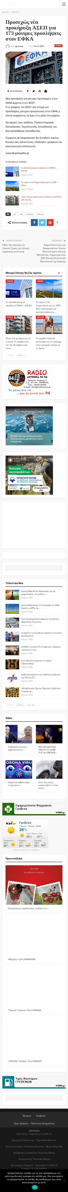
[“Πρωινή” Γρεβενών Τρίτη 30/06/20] (34, 987)
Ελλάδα (58, 46)
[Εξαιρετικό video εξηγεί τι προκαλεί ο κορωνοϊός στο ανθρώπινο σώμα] (19, 769)
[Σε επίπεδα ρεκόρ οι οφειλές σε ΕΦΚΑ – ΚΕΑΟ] (12, 172)
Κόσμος (27, 1115)
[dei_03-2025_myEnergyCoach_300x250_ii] (29, 425)
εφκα (21, 214)
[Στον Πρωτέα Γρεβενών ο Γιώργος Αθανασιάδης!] (12, 664)
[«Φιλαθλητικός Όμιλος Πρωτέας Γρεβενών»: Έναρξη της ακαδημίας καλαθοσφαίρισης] (12, 692)
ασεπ (14, 214)
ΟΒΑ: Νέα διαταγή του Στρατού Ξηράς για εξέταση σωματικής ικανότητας (15, 248)
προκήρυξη (29, 214)
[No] (64, 1180)
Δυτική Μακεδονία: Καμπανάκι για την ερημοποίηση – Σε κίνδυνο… (38, 593)
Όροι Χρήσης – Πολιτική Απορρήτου (34, 1123)
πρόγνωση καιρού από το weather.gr (26, 850)
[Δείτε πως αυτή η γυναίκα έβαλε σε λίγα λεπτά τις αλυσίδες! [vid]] (49, 769)
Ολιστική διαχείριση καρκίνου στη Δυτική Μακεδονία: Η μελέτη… (40, 620)
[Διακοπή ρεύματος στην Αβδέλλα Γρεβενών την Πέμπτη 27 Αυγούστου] (12, 678)
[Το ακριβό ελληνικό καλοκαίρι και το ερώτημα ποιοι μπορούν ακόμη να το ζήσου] (49, 325)
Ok (34, 1187)
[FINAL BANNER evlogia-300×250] (29, 475)
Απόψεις (40, 317)
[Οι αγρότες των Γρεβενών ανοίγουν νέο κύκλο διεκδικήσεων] (12, 637)
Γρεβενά (40, 1115)
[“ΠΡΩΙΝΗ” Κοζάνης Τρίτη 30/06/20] (34, 1038)
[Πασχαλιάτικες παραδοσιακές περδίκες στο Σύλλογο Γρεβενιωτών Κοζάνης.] (34, 885)
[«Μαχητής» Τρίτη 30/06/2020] (34, 936)
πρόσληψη (40, 214)
